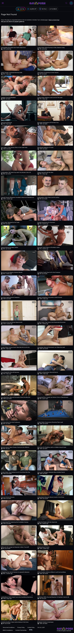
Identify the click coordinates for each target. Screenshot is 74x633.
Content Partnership (20, 630)
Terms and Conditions (9, 627)
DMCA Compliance (8, 630)
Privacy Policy (21, 627)
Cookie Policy (31, 627)
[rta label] (30, 630)
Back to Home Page (54, 20)
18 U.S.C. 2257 (41, 627)
